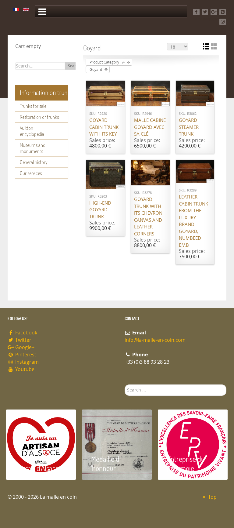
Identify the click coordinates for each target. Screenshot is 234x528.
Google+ (24, 347)
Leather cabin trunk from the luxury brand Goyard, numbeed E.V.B (193, 221)
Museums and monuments (32, 148)
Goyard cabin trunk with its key (104, 127)
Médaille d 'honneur (105, 463)
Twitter (22, 340)
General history (34, 162)
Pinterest (25, 355)
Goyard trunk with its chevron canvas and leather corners (148, 217)
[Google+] (214, 12)
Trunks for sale (33, 106)
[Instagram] (222, 22)
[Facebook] (196, 12)
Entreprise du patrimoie (186, 463)
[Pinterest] (222, 12)
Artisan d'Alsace (37, 468)
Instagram (26, 362)
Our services (31, 173)
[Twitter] (205, 12)
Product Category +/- (107, 62)
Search (74, 66)
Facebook (25, 333)
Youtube (24, 369)
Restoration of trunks (39, 117)
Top (212, 497)
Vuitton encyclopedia (32, 131)
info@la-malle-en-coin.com (155, 340)
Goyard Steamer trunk (189, 127)
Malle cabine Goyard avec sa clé (150, 127)
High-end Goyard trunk (100, 210)
